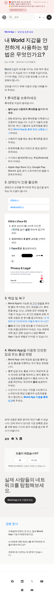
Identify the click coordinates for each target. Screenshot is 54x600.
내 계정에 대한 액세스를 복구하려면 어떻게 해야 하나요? (26, 543)
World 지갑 (10, 69)
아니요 (34, 460)
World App (9, 32)
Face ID (16, 249)
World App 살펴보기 (49, 17)
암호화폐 (15, 378)
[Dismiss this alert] (47, 2)
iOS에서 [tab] (14, 201)
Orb (10, 119)
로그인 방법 (36, 304)
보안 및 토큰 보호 (25, 32)
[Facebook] (13, 439)
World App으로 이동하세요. (20, 500)
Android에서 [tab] (17, 207)
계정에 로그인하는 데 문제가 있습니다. (25, 553)
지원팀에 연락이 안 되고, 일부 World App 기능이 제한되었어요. (25, 532)
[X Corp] (17, 439)
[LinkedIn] (21, 439)
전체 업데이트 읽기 (16, 10)
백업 (14, 77)
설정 (27, 230)
